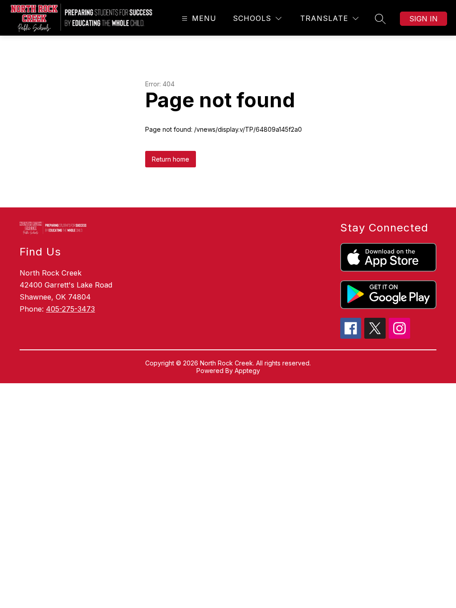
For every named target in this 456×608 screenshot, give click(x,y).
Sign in (423, 18)
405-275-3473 (70, 308)
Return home (170, 159)
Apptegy (247, 370)
